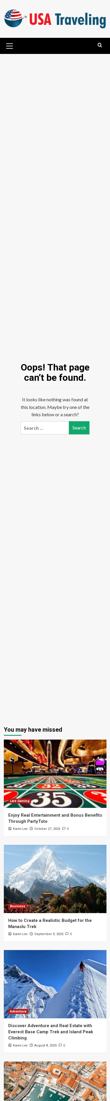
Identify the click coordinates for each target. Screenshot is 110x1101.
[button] (10, 45)
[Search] (100, 45)
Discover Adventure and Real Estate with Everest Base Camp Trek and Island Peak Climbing (50, 1032)
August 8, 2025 (45, 1045)
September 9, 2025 (48, 934)
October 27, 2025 (47, 829)
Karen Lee (20, 828)
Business (17, 906)
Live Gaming (19, 801)
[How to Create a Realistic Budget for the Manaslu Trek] (55, 879)
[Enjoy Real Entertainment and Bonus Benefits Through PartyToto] (55, 774)
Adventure (18, 1011)
